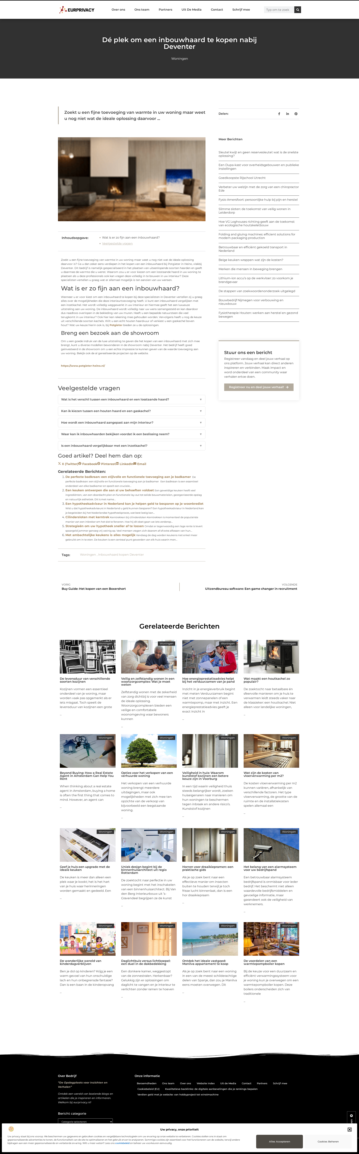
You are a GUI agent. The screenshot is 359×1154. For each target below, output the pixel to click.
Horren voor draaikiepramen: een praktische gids (207, 868)
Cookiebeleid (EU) (148, 1088)
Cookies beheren (328, 1141)
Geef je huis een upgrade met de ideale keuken (85, 868)
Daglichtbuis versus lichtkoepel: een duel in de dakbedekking (146, 962)
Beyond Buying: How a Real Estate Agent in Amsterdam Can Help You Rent (87, 776)
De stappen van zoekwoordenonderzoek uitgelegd (257, 291)
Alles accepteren (279, 1141)
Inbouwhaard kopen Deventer (121, 554)
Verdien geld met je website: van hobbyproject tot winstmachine (178, 1094)
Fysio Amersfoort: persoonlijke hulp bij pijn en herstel (258, 199)
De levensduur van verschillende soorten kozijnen (85, 680)
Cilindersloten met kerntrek (87, 517)
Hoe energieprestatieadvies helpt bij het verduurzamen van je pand (208, 680)
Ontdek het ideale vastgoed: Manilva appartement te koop (205, 962)
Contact (217, 9)
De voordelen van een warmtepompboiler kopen (264, 962)
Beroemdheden (147, 1083)
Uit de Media (228, 1083)
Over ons (118, 9)
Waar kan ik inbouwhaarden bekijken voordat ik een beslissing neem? (131, 434)
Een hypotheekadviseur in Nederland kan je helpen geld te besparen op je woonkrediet (134, 503)
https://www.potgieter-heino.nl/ (83, 365)
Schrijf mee (241, 9)
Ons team (141, 9)
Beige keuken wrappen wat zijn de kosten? (251, 260)
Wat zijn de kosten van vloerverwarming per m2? (264, 774)
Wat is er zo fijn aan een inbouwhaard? (131, 237)
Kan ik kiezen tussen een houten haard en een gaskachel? (131, 411)
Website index (206, 1083)
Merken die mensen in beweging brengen (250, 269)
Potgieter (116, 325)
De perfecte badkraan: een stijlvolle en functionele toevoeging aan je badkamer (128, 477)
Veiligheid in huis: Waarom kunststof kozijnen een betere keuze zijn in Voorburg (205, 776)
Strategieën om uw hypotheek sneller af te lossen (104, 526)
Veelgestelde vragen (117, 243)
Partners (165, 9)
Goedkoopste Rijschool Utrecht (242, 178)
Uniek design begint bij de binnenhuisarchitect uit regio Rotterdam (144, 870)
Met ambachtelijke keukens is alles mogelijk (100, 535)
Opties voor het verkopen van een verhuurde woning (147, 774)
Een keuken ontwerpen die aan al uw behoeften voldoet (109, 490)
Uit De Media (192, 9)
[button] (350, 1129)
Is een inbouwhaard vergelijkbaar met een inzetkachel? (131, 445)
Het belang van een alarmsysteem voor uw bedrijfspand (270, 868)
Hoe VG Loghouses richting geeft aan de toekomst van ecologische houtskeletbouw (257, 223)
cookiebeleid (122, 1143)
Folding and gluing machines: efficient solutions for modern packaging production (257, 236)
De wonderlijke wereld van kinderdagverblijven (80, 962)
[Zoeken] (297, 9)
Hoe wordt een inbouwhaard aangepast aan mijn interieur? (131, 422)
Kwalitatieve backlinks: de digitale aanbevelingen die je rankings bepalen (211, 1088)
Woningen (179, 58)
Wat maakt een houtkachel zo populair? (267, 680)
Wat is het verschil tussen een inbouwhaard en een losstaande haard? (131, 399)
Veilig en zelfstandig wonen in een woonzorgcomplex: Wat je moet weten (147, 681)
